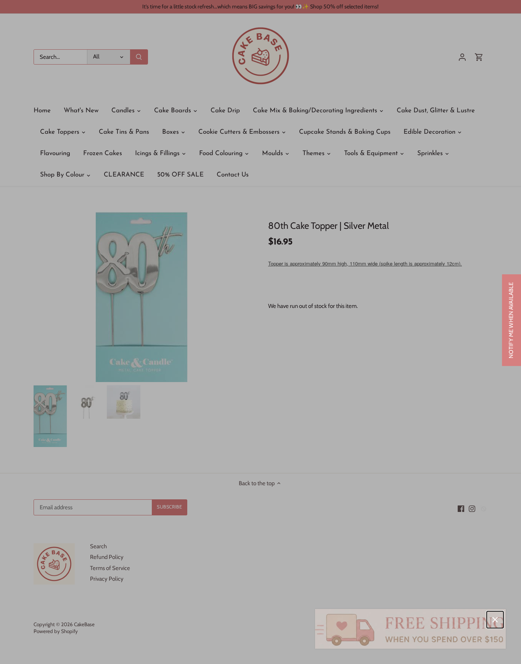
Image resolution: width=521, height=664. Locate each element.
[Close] (495, 619)
